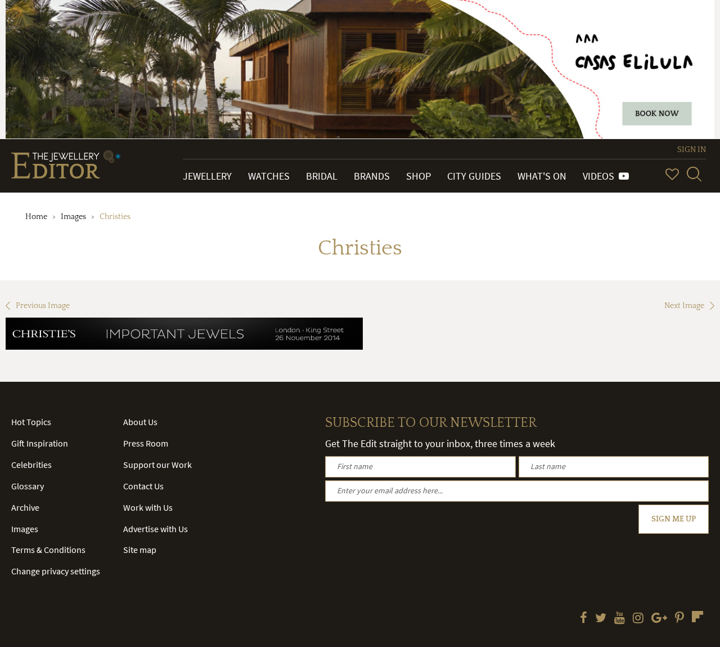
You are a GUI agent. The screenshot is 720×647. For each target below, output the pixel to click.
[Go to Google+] (659, 619)
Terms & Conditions (48, 549)
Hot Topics (31, 421)
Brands (372, 175)
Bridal (322, 175)
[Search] (694, 174)
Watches (269, 175)
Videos (601, 175)
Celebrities (31, 464)
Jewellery (207, 175)
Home (36, 216)
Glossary (27, 486)
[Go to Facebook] (583, 619)
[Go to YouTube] (619, 619)
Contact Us (143, 486)
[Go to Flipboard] (697, 616)
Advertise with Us (155, 528)
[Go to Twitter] (600, 619)
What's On (542, 175)
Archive (25, 507)
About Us (140, 421)
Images (73, 216)
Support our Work (157, 464)
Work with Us (148, 507)
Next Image (684, 305)
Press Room (145, 443)
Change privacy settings (55, 571)
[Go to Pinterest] (679, 619)
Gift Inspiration (39, 443)
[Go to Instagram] (638, 619)
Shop (418, 175)
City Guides (474, 175)
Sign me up (673, 519)
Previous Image (43, 305)
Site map (139, 549)
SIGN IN (691, 149)
